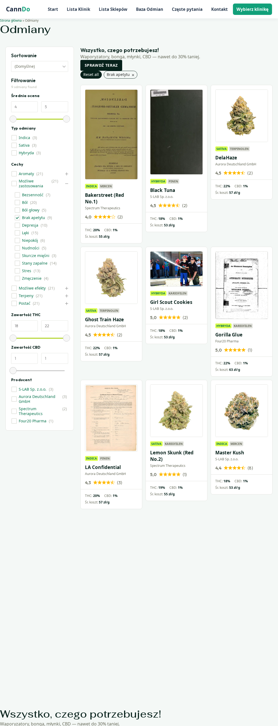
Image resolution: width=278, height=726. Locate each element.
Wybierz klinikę (252, 9)
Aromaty (26, 173)
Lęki (25, 232)
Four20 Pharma (32, 421)
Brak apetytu (33, 217)
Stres (26, 270)
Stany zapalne (35, 263)
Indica (24, 137)
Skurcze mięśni (35, 255)
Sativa (24, 145)
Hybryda (26, 152)
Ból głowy (30, 210)
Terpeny (26, 295)
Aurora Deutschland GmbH (37, 399)
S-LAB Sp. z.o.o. (32, 389)
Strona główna (11, 20)
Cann (18, 9)
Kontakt (219, 9)
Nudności (30, 248)
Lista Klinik (78, 9)
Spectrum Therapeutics (31, 411)
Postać (24, 303)
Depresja (30, 225)
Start (53, 9)
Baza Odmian (149, 9)
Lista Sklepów (113, 9)
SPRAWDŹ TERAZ (101, 65)
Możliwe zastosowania (31, 183)
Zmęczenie (32, 278)
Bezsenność (32, 194)
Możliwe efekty (32, 288)
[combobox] (39, 66)
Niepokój (30, 240)
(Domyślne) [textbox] (25, 66)
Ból (25, 202)
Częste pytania (187, 9)
